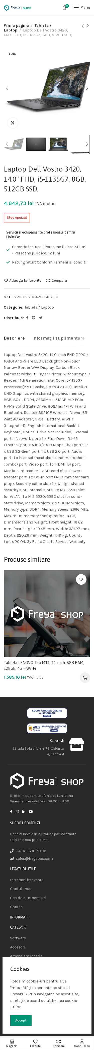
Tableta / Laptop (39, 307)
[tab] (14, 338)
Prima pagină (16, 25)
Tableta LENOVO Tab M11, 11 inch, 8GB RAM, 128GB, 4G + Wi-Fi (44, 665)
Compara (59, 280)
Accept (21, 1020)
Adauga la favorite (25, 280)
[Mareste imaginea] (13, 123)
